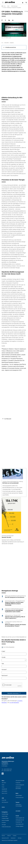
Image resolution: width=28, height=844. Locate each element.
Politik (3, 784)
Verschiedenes (19, 824)
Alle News (4, 782)
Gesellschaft (4, 789)
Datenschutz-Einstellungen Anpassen (9, 840)
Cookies (14, 835)
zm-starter (18, 810)
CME (3, 798)
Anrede (3, 657)
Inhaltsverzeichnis (10, 47)
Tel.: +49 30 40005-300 (7, 769)
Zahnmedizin (4, 791)
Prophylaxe (18, 782)
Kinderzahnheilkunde (6, 826)
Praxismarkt (18, 822)
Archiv (3, 807)
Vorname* (4, 669)
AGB (8, 835)
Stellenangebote (19, 817)
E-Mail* (3, 651)
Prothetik (4, 822)
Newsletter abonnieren (13, 693)
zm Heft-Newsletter (14, 702)
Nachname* (5, 675)
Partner (3, 835)
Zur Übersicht (7, 418)
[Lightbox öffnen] (24, 35)
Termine (17, 802)
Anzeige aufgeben (19, 826)
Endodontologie (5, 818)
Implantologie (4, 816)
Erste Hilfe (4, 800)
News (3, 780)
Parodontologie (5, 814)
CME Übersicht (5, 802)
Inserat (17, 815)
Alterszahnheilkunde (20, 780)
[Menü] (3, 2)
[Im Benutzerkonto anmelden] (22, 2)
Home (4, 6)
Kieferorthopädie (5, 820)
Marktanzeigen (19, 795)
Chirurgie (4, 824)
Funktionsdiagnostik (20, 784)
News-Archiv (4, 793)
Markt (17, 793)
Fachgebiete (5, 812)
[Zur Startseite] (10, 2)
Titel (3, 663)
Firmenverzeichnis (19, 797)
